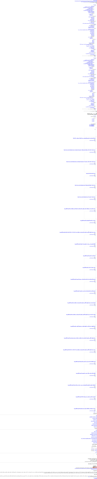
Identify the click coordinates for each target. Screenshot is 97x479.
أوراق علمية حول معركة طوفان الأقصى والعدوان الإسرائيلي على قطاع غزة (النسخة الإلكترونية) (81, 302)
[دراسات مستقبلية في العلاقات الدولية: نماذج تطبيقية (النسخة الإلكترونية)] (47, 403)
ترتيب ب (93, 118)
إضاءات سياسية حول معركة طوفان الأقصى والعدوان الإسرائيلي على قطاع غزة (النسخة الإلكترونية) (80, 314)
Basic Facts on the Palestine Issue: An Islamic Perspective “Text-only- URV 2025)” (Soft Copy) (80, 161)
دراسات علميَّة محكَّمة (94, 435)
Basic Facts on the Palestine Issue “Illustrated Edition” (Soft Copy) (85, 185)
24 (96, 450)
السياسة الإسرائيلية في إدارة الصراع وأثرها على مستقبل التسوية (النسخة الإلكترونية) (83, 279)
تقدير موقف (95, 431)
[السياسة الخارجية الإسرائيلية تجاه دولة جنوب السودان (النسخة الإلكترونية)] (47, 286)
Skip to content (95, 0)
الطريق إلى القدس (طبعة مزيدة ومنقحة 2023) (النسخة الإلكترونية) (85, 396)
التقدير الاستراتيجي (94, 418)
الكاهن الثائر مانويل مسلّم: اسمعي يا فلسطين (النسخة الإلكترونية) (85, 373)
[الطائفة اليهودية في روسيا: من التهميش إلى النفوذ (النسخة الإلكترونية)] (47, 239)
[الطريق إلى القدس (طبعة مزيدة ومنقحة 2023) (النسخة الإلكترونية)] (47, 392)
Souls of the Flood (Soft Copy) (90, 173)
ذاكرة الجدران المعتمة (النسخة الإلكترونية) (89, 255)
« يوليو (96, 452)
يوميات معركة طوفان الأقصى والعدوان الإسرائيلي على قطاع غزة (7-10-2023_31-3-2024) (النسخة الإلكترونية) (79, 349)
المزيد (89, 476)
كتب (96, 415)
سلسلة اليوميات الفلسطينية (93, 434)
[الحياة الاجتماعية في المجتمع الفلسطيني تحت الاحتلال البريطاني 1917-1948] (47, 133)
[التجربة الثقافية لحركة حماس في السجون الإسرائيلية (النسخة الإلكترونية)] (47, 356)
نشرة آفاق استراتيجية (94, 441)
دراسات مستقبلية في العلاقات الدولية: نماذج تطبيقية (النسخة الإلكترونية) (84, 408)
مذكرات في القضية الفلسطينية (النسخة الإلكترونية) (87, 220)
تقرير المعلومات (95, 419)
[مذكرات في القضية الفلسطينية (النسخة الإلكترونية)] (47, 215)
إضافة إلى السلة (93, 140)
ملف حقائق (95, 422)
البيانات (90, 140)
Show (91, 124)
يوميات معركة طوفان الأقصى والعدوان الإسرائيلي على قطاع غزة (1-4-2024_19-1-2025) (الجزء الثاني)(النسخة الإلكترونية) (77, 232)
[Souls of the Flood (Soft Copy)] (47, 168)
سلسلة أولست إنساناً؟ (94, 425)
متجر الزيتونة (95, 426)
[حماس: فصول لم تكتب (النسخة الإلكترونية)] (47, 262)
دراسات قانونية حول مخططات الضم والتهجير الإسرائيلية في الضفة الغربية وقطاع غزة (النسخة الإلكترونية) (79, 208)
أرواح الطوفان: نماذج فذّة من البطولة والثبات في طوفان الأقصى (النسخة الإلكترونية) (82, 326)
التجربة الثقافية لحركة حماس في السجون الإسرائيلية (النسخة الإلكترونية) (84, 361)
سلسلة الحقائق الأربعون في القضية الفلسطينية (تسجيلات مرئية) (89, 438)
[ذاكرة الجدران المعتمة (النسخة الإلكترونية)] (47, 251)
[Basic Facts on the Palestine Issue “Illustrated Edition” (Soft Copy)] (47, 180)
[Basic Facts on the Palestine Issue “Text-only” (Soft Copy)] (47, 192)
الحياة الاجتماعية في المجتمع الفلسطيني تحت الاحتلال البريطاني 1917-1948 (84, 138)
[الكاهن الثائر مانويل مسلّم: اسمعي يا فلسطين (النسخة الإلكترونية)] (47, 368)
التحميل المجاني (95, 442)
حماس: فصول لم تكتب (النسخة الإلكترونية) (89, 267)
